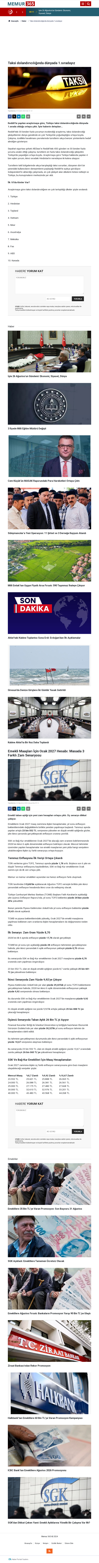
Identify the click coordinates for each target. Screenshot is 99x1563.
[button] (79, 116)
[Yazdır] (28, 116)
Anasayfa (14, 21)
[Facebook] (10, 116)
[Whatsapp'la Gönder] (23, 116)
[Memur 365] (21, 3)
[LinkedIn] (19, 116)
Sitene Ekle (69, 1543)
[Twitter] (14, 116)
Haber (24, 21)
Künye (37, 1543)
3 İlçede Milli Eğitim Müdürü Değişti (54, 12)
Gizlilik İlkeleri (56, 1543)
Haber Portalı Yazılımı (20, 1559)
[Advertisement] (49, 43)
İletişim (45, 1543)
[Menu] (83, 4)
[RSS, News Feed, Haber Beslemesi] (49, 1551)
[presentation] (17, 12)
